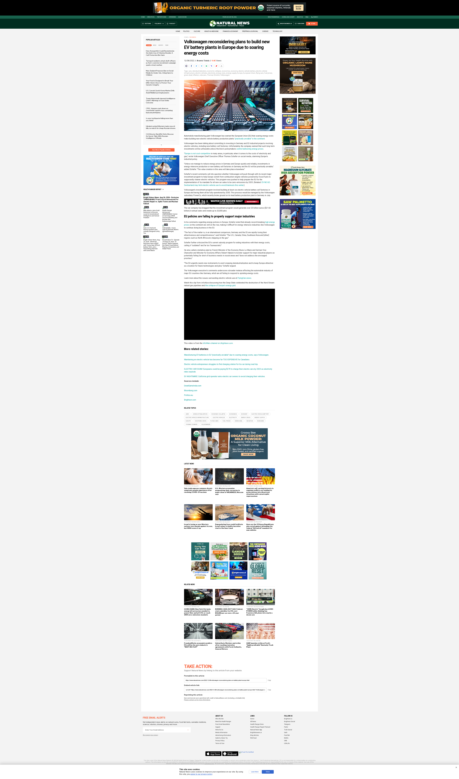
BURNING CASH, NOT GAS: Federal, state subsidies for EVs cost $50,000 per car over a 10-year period (229, 612)
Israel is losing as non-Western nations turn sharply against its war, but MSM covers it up (198, 526)
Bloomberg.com (190, 390)
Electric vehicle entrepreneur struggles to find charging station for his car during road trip (221, 364)
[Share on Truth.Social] (211, 66)
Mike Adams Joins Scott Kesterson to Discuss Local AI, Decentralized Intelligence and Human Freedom (151, 214)
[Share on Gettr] (216, 66)
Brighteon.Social (289, 721)
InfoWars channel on (211, 343)
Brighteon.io (288, 719)
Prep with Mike (161, 17)
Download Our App (288, 17)
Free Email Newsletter (222, 724)
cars (190, 71)
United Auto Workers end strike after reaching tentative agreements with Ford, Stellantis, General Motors (228, 646)
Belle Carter (259, 486)
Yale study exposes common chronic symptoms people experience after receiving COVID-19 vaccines (198, 490)
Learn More (255, 772)
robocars (203, 75)
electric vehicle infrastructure (197, 417)
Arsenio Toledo (203, 61)
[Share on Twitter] (196, 66)
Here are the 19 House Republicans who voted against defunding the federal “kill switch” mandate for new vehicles (260, 527)
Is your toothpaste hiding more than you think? (159, 119)
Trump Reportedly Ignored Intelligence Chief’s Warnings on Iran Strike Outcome (160, 100)
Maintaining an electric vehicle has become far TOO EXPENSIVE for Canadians (216, 359)
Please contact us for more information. (197, 700)
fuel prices (268, 73)
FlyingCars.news (244, 278)
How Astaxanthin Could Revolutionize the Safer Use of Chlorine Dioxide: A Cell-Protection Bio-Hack (160, 53)
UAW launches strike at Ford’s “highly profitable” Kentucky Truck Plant (259, 645)
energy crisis (220, 73)
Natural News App (256, 730)
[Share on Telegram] (201, 66)
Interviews (172, 17)
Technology (277, 31)
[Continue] (188, 730)
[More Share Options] (221, 66)
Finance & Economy (230, 31)
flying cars (260, 73)
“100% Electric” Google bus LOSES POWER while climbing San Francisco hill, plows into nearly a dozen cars (259, 612)
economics (226, 71)
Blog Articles (254, 735)
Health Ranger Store (257, 724)
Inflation (196, 75)
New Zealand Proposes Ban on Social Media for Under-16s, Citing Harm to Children (159, 73)
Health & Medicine (211, 31)
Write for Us (219, 730)
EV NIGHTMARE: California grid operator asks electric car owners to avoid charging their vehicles (224, 376)
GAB (285, 740)
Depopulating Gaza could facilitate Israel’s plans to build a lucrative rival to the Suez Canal (229, 526)
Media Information (221, 732)
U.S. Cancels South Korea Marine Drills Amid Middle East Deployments (160, 92)
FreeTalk (287, 735)
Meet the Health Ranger (223, 721)
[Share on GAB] (206, 66)
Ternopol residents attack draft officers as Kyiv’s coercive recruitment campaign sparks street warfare (161, 63)
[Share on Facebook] (191, 66)
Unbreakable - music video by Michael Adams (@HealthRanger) (170, 229)
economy (234, 71)
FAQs (306, 17)
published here (209, 763)
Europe (240, 73)
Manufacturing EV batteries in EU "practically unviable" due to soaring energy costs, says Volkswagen (226, 355)
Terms (197, 760)
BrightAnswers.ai (273, 17)
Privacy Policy (219, 740)
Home (143, 17)
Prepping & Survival (250, 31)
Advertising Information (223, 735)
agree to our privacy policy (201, 774)
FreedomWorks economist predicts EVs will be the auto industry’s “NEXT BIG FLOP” (198, 645)
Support (217, 727)
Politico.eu (188, 395)
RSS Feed (253, 738)
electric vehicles (201, 73)
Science (265, 31)
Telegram (287, 724)
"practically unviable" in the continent (250, 139)
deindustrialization (199, 71)
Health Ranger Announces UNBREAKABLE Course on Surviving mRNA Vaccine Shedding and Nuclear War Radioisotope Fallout (169, 216)
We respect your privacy (150, 735)
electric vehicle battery (246, 71)
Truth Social (288, 730)
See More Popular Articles (161, 150)
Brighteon (150, 17)
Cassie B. (196, 486)
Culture (197, 31)
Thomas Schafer (213, 75)
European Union (249, 73)
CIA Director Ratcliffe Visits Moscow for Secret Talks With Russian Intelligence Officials (160, 136)
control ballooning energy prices (250, 149)
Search (315, 17)
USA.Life (287, 743)
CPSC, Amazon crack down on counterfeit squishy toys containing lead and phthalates (159, 110)
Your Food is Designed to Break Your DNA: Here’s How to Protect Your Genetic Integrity (159, 83)
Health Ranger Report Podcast (260, 727)
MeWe (286, 738)
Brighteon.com (226, 343)
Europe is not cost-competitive (197, 153)
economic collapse (214, 71)
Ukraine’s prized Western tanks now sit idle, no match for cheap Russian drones (160, 127)
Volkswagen (225, 75)
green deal (188, 75)
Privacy (191, 760)
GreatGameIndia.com (192, 386)
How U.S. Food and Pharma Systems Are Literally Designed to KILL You (151, 230)
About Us (300, 17)
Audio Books (182, 17)
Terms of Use (219, 743)
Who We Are (219, 719)
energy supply (231, 73)
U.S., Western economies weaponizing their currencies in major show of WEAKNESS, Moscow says (229, 491)
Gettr (285, 732)
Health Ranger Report (152, 189)
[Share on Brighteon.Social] (186, 66)
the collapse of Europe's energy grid (220, 285)
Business (193, 37)
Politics (186, 31)
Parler (286, 727)
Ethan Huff (227, 486)
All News (253, 721)
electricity (211, 73)
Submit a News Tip (221, 738)
